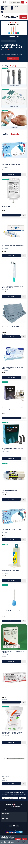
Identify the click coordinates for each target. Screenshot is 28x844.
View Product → (11, 174)
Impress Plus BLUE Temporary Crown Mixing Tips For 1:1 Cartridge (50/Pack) (13, 611)
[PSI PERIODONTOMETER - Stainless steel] (14, 759)
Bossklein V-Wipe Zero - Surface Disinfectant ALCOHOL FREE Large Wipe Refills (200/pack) (12, 733)
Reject (24, 839)
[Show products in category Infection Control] (14, 117)
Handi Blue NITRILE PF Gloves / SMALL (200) (11, 529)
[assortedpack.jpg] (14, 231)
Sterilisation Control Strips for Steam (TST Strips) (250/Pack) (13, 652)
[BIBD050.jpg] (14, 312)
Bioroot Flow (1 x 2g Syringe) (8, 692)
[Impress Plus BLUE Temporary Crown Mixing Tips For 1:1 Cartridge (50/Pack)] (14, 596)
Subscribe (22, 798)
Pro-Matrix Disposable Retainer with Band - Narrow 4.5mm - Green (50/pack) (13, 287)
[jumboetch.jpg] (14, 474)
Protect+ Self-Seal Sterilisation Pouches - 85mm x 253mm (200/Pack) (13, 368)
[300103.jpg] (14, 434)
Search (22, 2)
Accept (18, 839)
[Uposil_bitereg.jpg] (14, 556)
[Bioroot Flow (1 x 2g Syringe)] (14, 677)
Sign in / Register (24, 16)
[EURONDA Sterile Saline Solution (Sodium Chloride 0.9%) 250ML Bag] (14, 190)
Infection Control (14, 127)
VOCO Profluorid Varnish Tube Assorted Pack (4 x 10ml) (13, 246)
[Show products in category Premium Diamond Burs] (14, 76)
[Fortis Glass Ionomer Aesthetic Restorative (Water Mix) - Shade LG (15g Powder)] (14, 393)
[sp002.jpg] (14, 353)
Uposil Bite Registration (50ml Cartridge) (11, 570)
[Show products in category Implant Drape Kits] (14, 96)
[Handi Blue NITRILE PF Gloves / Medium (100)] (14, 150)
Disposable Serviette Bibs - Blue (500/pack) (11, 326)
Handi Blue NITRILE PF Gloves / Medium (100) (12, 164)
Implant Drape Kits (14, 106)
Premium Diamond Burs (14, 85)
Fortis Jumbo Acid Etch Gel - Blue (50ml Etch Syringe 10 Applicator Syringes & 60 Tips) (14, 490)
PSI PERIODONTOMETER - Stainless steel (11, 773)
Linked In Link (17, 826)
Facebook (10, 826)
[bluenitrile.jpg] (14, 515)
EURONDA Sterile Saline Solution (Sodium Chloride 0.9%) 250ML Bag (13, 205)
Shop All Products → (13, 58)
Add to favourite (23, 174)
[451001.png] (14, 637)
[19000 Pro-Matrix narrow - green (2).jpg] (14, 272)
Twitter (14, 826)
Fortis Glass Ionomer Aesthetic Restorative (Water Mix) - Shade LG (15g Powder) (13, 408)
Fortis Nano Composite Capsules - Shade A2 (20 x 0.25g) (13, 449)
